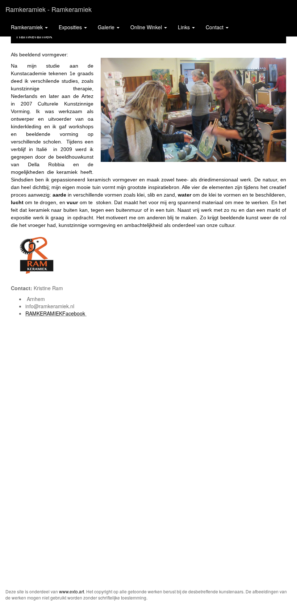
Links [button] (184, 27)
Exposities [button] (71, 27)
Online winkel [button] (146, 27)
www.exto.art (71, 591)
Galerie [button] (107, 27)
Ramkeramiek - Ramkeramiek (48, 9)
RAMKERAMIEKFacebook (55, 313)
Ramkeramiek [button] (27, 27)
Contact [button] (215, 27)
